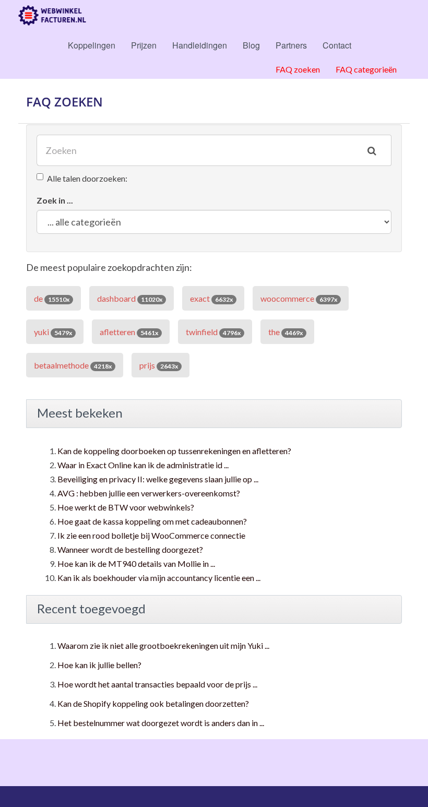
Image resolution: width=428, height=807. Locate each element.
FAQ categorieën (366, 69)
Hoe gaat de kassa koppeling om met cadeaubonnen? (152, 521)
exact (211, 298)
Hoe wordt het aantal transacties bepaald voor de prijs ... (157, 684)
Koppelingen (91, 45)
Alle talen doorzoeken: (87, 178)
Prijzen (144, 45)
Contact (337, 45)
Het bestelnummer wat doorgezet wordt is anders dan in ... (160, 723)
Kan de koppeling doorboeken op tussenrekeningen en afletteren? (174, 451)
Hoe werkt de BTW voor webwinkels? (125, 507)
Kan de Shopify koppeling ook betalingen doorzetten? (153, 703)
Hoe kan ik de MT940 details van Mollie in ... (136, 563)
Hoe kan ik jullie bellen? (99, 665)
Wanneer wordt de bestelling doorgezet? (130, 549)
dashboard (129, 298)
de (51, 298)
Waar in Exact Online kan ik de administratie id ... (143, 465)
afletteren (129, 332)
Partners (291, 45)
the (285, 332)
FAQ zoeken (298, 69)
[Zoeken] (372, 150)
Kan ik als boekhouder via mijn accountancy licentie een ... (158, 578)
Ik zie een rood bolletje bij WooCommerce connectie (151, 535)
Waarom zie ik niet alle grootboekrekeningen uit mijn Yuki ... (163, 645)
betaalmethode (73, 365)
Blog (251, 45)
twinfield (213, 332)
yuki (53, 332)
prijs (158, 365)
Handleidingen (199, 45)
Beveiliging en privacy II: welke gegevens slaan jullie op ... (157, 479)
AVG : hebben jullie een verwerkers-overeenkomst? (148, 493)
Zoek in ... (55, 200)
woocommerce (298, 298)
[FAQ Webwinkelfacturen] (52, 15)
